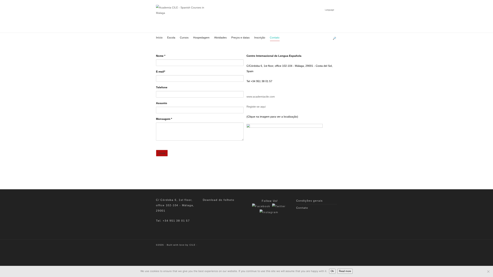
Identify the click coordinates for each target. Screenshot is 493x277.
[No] (488, 271)
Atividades (220, 37)
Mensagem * (164, 118)
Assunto (161, 103)
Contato (274, 37)
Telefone (161, 87)
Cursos (184, 37)
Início (159, 37)
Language (329, 10)
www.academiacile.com (260, 96)
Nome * (160, 55)
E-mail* (160, 71)
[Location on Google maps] (284, 148)
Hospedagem (201, 37)
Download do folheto (218, 199)
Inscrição (259, 37)
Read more (345, 271)
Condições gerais (309, 200)
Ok (332, 271)
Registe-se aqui (256, 106)
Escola (171, 37)
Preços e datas (240, 37)
